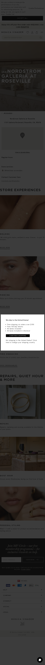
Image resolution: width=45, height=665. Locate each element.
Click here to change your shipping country (21, 341)
